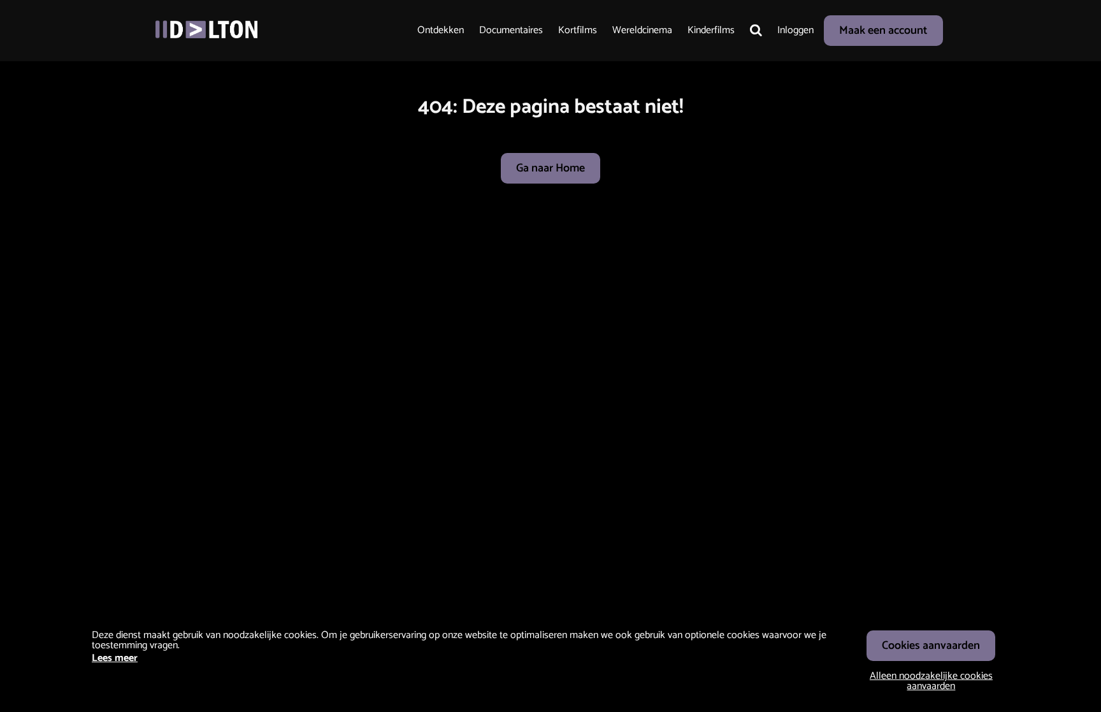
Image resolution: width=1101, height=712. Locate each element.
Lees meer (115, 658)
